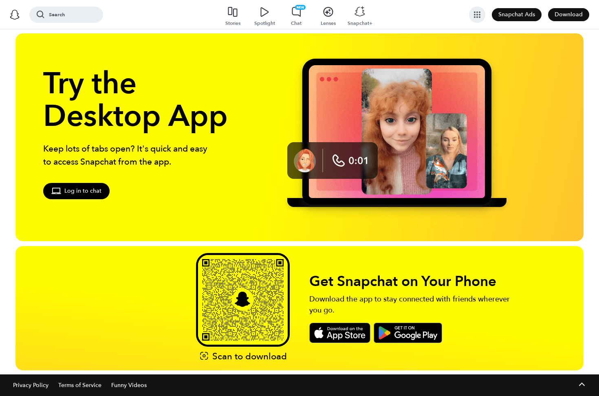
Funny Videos (129, 385)
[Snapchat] (14, 14)
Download (569, 14)
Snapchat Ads (516, 14)
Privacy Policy (30, 385)
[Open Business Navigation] (477, 15)
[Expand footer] (581, 385)
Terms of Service (79, 385)
